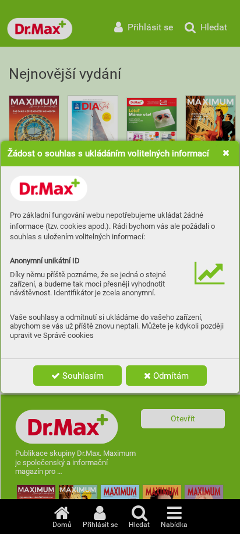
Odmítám (170, 376)
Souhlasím (82, 376)
